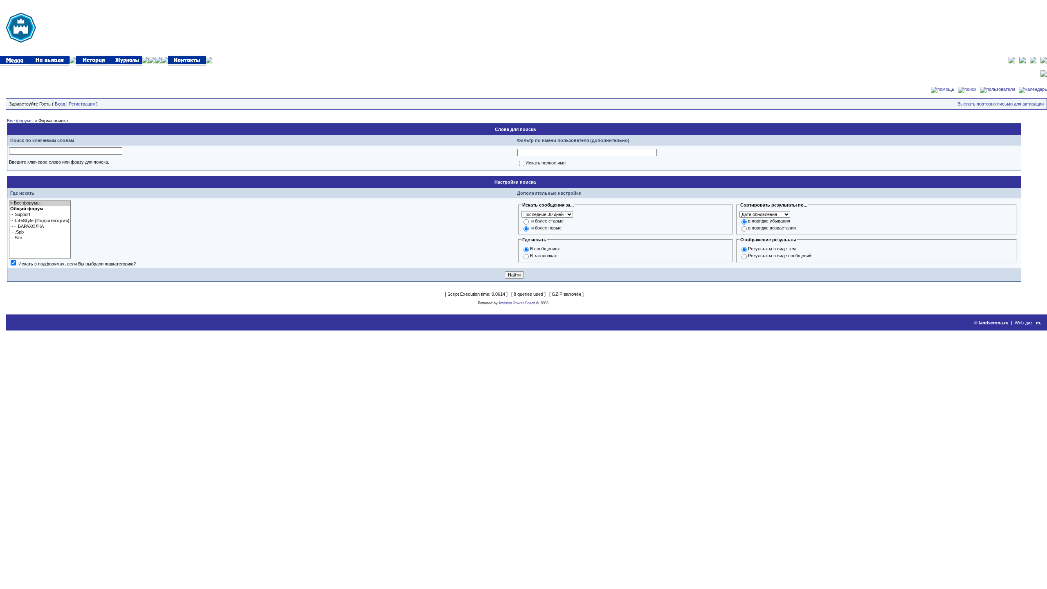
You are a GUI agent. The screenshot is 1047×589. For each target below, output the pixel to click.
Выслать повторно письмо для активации (1000, 103)
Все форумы (20, 120)
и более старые (547, 220)
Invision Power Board (517, 303)
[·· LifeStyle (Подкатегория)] (39, 221)
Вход (60, 103)
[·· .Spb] (39, 232)
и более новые (546, 227)
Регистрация (82, 103)
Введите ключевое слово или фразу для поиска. (59, 162)
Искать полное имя (546, 162)
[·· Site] (39, 238)
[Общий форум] (39, 209)
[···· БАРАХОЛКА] (39, 226)
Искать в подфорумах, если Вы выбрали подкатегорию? (77, 263)
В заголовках (543, 255)
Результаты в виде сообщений (779, 255)
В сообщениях (545, 248)
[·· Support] (39, 215)
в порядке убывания (769, 220)
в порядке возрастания (772, 227)
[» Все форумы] (39, 203)
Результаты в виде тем (772, 248)
